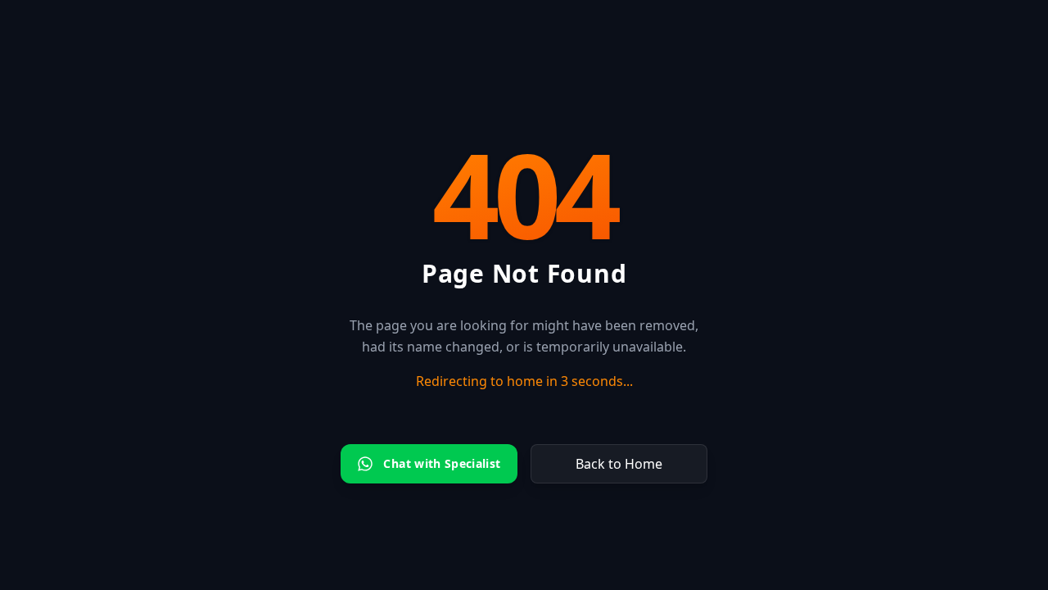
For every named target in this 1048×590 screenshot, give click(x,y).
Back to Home (619, 464)
